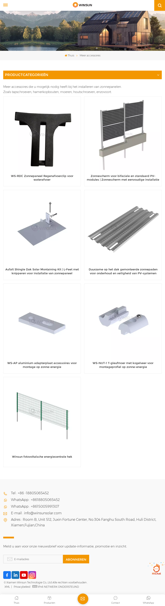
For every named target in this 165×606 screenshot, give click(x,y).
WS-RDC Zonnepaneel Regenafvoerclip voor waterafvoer (42, 177)
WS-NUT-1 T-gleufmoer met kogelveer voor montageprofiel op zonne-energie (123, 365)
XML (7, 586)
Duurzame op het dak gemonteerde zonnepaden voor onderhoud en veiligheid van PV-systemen (123, 271)
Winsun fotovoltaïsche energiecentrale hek (42, 456)
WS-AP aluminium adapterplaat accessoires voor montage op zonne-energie (42, 365)
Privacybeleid (22, 586)
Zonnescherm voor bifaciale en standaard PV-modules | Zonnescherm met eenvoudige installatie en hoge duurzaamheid (123, 178)
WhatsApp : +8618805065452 (35, 500)
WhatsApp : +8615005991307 (35, 506)
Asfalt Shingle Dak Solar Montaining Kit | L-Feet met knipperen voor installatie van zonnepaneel (42, 271)
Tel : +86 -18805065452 (30, 493)
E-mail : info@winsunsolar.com (36, 513)
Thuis (71, 55)
